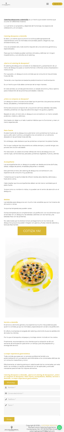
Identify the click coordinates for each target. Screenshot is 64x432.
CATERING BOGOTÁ (49, 425)
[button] (59, 427)
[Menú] (47, 4)
